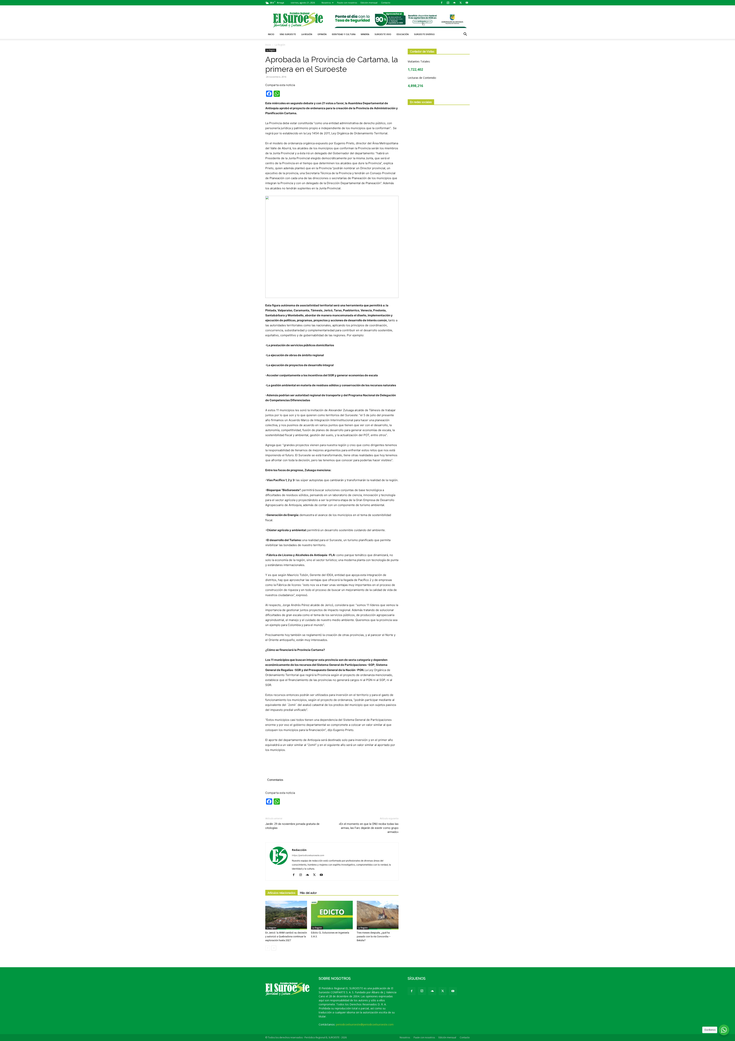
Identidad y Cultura (343, 34)
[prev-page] (267, 948)
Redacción (299, 850)
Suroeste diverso (424, 34)
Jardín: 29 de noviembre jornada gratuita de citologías (292, 826)
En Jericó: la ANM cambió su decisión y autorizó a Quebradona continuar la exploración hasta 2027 (286, 936)
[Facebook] (441, 2)
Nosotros (326, 2)
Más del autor (308, 892)
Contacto (385, 2)
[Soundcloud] (454, 2)
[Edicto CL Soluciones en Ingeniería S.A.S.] (332, 915)
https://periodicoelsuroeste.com (308, 855)
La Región (306, 34)
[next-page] (273, 948)
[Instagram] (448, 2)
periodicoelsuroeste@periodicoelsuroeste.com (365, 1024)
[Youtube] (467, 2)
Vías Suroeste (288, 34)
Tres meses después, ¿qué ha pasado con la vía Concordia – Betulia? (374, 936)
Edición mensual (369, 2)
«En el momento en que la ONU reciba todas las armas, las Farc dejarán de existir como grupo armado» (369, 828)
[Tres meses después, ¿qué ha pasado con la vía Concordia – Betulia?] (378, 915)
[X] (460, 2)
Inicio (271, 34)
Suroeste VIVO (383, 34)
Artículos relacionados (281, 892)
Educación (403, 34)
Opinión (322, 34)
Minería (365, 34)
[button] (465, 34)
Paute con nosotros (347, 2)
